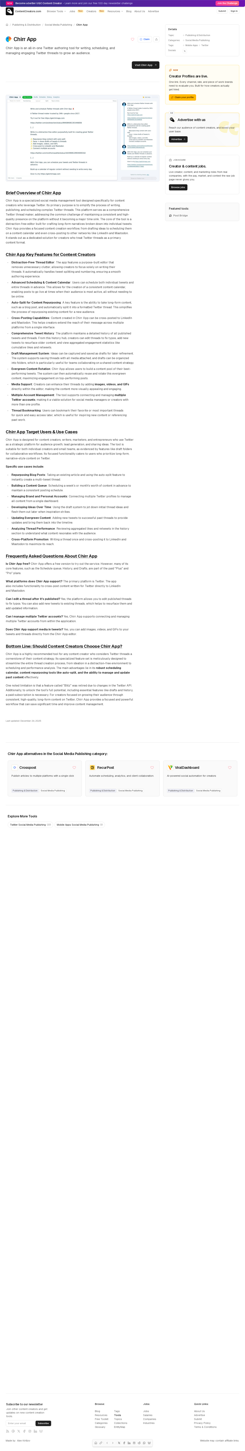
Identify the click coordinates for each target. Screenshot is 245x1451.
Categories (101, 1423)
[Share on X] (119, 1442)
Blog (128, 11)
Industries (149, 1423)
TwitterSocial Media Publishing (30, 824)
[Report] (156, 39)
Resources (114, 11)
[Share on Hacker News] (134, 1442)
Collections (120, 1423)
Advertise (153, 11)
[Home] (95, 1442)
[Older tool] (113, 1443)
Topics (118, 1419)
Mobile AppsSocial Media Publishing (80, 824)
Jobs (76, 11)
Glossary (100, 1427)
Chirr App (82, 24)
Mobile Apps (191, 45)
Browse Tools (55, 11)
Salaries (147, 1415)
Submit (198, 1419)
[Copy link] (100, 1442)
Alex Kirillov (23, 1440)
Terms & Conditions (205, 1427)
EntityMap (119, 1427)
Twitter (205, 45)
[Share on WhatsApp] (144, 1442)
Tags (117, 1411)
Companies (149, 1419)
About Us (139, 11)
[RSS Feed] (7, 1431)
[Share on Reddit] (139, 1442)
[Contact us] (13, 1431)
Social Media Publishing (58, 24)
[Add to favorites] (133, 39)
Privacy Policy (202, 1423)
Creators (95, 11)
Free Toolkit (101, 1419)
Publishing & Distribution (26, 24)
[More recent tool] (107, 1443)
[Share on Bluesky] (149, 1442)
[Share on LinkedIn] (129, 1442)
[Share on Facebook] (124, 1442)
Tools (117, 1415)
